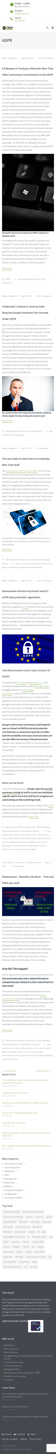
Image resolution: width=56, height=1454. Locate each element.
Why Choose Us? (11, 1349)
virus (15, 1059)
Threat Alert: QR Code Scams (13, 1123)
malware (6, 1247)
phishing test (34, 842)
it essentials (15, 1242)
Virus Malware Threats (29, 831)
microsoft (32, 279)
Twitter (33, 1434)
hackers (45, 838)
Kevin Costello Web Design (21, 1449)
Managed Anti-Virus (12, 1369)
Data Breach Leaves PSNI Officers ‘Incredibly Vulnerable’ (25, 1103)
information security (11, 1055)
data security (14, 435)
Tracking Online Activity (13, 1190)
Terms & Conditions (10, 1439)
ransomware (34, 846)
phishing (13, 567)
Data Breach (31, 431)
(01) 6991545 (20, 20)
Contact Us (8, 1379)
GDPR (7, 279)
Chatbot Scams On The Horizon (15, 1093)
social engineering (9, 1262)
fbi (38, 1232)
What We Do (9, 1345)
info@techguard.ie (22, 13)
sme (49, 1257)
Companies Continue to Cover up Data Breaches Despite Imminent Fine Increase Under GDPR (25, 313)
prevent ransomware (19, 846)
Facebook (21, 1434)
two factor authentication (12, 1267)
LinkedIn (7, 1434)
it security (24, 1055)
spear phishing (24, 1262)
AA (3, 328)
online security (8, 1252)
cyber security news (40, 835)
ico (8, 567)
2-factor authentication (11, 1212)
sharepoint (6, 283)
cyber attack (23, 1222)
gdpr (25, 279)
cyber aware (13, 835)
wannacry (33, 1267)
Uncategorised (10, 1194)
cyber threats (7, 838)
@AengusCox (35, 682)
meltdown (16, 1247)
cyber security (21, 564)
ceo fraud (29, 1217)
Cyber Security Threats (15, 431)
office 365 (41, 279)
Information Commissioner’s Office (22, 470)
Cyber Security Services (13, 1362)
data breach (33, 564)
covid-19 (49, 1217)
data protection (45, 564)
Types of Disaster (11, 1352)
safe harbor (19, 1257)
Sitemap (24, 1439)
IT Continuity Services (13, 1365)
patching (19, 1252)
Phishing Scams (10, 1179)
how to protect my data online (30, 1052)
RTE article (21, 682)
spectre (34, 1262)
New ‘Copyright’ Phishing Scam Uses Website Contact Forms (26, 1145)
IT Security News (37, 1055)
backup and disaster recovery (32, 1212)
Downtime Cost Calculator (15, 1376)
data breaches (31, 838)
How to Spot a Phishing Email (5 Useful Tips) (20, 1113)
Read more (7, 268)
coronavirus (39, 1217)
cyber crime (47, 1222)
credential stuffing (9, 1222)
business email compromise (13, 1217)
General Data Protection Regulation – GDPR (22, 1372)
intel (50, 1237)
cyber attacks (35, 1222)
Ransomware (13, 831)
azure (19, 279)
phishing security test (19, 842)
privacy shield (39, 1252)
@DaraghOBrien (41, 686)
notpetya (40, 1247)
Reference (8, 1186)
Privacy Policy (35, 1439)
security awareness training (30, 567)
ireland (5, 1242)
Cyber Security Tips (12, 1167)
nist (33, 1247)
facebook (32, 1232)
